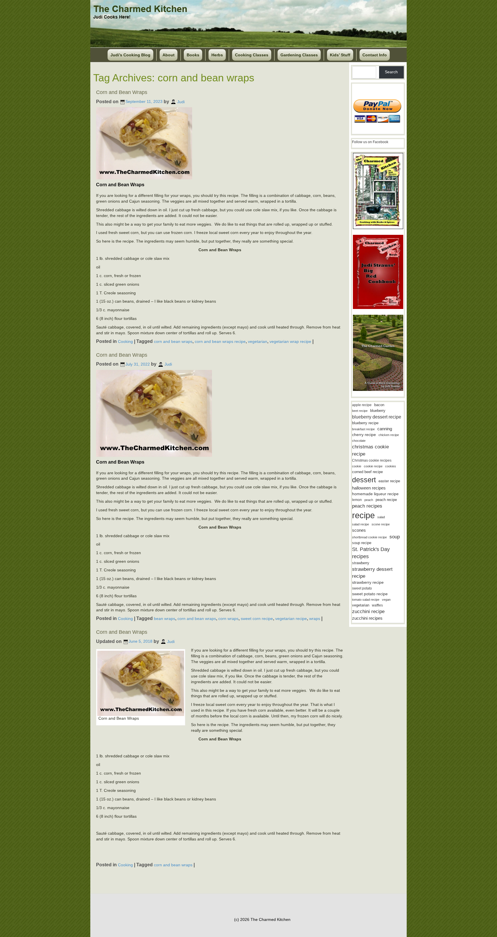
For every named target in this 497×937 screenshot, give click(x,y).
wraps (314, 618)
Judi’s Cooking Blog (130, 55)
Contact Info (374, 55)
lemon (357, 500)
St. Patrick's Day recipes (371, 552)
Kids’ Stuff (340, 55)
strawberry (360, 563)
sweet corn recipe (257, 618)
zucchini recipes (367, 618)
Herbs (217, 55)
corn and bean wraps (173, 341)
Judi (181, 101)
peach (368, 500)
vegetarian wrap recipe (290, 341)
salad (381, 517)
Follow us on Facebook (370, 142)
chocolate (359, 440)
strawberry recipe (368, 582)
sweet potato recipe (370, 594)
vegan (386, 599)
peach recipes (367, 506)
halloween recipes (369, 487)
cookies (390, 466)
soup (394, 536)
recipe (363, 515)
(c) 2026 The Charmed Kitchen (262, 919)
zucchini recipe (368, 611)
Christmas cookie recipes (371, 460)
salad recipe (360, 524)
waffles (377, 605)
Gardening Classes (299, 55)
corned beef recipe (367, 472)
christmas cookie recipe (370, 450)
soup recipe (361, 543)
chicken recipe (389, 435)
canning (384, 429)
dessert (364, 480)
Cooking (125, 341)
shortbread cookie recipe (369, 537)
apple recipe (362, 405)
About (169, 55)
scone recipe (381, 524)
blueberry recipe (365, 423)
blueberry (377, 410)
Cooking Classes (251, 55)
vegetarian (257, 341)
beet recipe (360, 410)
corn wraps (228, 618)
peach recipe (386, 500)
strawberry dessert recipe (372, 573)
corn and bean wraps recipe (220, 341)
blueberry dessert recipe (376, 416)
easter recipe (389, 481)
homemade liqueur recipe (375, 493)
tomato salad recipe (365, 599)
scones (359, 530)
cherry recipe (364, 435)
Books (193, 55)
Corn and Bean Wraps (121, 92)
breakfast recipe (363, 429)
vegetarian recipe (291, 618)
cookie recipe (373, 466)
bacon (379, 405)
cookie (356, 466)
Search (391, 72)
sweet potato (362, 588)
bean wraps (164, 618)
